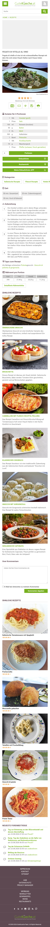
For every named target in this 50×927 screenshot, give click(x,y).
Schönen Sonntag (14, 859)
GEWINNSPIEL (25, 896)
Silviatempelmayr (34, 861)
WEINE (25, 899)
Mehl (21, 131)
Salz (20, 121)
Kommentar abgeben (36, 591)
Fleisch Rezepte (31, 182)
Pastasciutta (7, 672)
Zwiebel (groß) (24, 118)
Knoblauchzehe (25, 141)
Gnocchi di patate (9, 782)
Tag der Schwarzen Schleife (18, 846)
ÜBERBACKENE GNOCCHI (12, 328)
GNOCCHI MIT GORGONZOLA (13, 504)
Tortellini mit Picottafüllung (12, 745)
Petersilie (23, 137)
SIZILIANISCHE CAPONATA (13, 546)
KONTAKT (25, 871)
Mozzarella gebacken (10, 708)
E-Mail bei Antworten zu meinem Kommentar (21, 587)
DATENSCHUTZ (25, 883)
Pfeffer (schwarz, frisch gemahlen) (32, 147)
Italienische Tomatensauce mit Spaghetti (18, 635)
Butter (21, 128)
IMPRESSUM (25, 869)
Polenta (24, 265)
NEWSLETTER (25, 894)
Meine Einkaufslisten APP (24, 170)
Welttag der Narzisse (16, 853)
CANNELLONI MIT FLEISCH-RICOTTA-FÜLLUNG (21, 416)
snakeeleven (32, 849)
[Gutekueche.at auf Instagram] (25, 909)
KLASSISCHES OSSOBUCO (12, 460)
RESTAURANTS (25, 901)
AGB (25, 880)
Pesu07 (30, 834)
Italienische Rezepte (12, 182)
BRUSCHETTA (7, 372)
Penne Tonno (7, 819)
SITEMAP (25, 874)
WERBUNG (25, 891)
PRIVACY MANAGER (25, 885)
